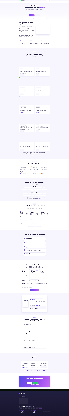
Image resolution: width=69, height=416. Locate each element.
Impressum (40, 414)
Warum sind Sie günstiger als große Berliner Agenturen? (30, 347)
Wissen (44, 396)
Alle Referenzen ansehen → (31, 155)
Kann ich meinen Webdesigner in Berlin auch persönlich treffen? (31, 331)
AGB (47, 414)
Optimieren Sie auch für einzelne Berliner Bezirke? (29, 333)
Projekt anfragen (29, 382)
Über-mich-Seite (38, 305)
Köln (34, 370)
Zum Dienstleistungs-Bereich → (43, 367)
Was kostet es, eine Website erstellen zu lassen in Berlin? (30, 323)
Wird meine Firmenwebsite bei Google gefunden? (29, 340)
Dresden (37, 370)
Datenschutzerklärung (44, 414)
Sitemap (49, 414)
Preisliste (25, 326)
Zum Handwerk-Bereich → (24, 367)
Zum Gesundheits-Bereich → (34, 367)
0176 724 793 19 (19, 0)
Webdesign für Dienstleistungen (38, 397)
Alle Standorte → (43, 370)
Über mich (45, 395)
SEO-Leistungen (39, 198)
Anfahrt (30, 310)
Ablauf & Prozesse (31, 396)
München (28, 370)
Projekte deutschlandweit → (38, 155)
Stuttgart (31, 370)
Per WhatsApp (35, 382)
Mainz (39, 370)
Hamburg (25, 370)
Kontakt (44, 397)
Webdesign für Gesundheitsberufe (39, 395)
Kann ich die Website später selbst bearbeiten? (29, 338)
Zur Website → (22, 112)
